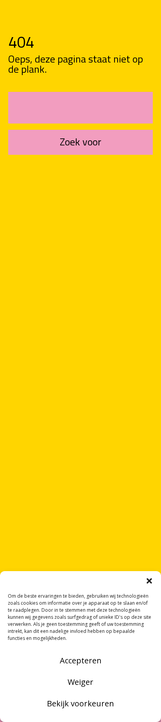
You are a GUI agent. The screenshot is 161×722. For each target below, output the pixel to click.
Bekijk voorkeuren (80, 703)
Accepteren (81, 660)
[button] (149, 581)
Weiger (80, 682)
